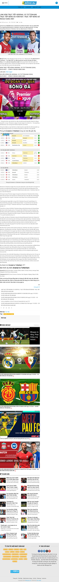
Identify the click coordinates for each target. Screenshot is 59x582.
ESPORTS (12, 551)
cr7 (25, 549)
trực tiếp (21, 558)
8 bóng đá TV (37, 287)
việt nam (15, 561)
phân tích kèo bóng (7, 556)
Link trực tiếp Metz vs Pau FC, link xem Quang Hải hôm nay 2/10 (15, 301)
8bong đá (10, 549)
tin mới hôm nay (14, 558)
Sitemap (39, 578)
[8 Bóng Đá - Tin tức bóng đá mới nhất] (29, 3)
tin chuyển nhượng (6, 558)
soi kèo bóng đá (23, 556)
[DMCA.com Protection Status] (14, 571)
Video (25, 558)
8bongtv (5, 549)
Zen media (39, 580)
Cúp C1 (7, 551)
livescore (28, 7)
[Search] (56, 3)
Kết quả (17, 551)
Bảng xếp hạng (37, 7)
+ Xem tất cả (36, 325)
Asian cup (16, 549)
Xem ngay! (9, 72)
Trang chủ (21, 7)
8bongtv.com (28, 580)
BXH (21, 549)
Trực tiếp (20, 22)
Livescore (44, 578)
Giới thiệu (20, 578)
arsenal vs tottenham (8, 314)
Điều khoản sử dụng (27, 578)
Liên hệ (34, 578)
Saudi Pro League (15, 556)
